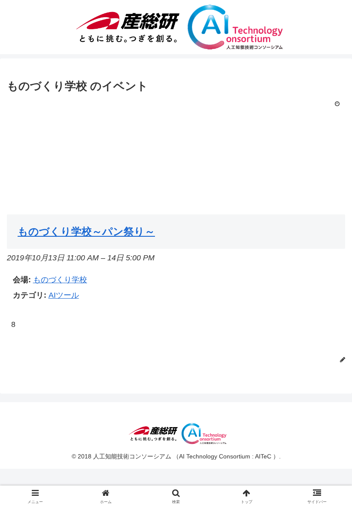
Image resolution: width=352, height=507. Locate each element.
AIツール (64, 295)
